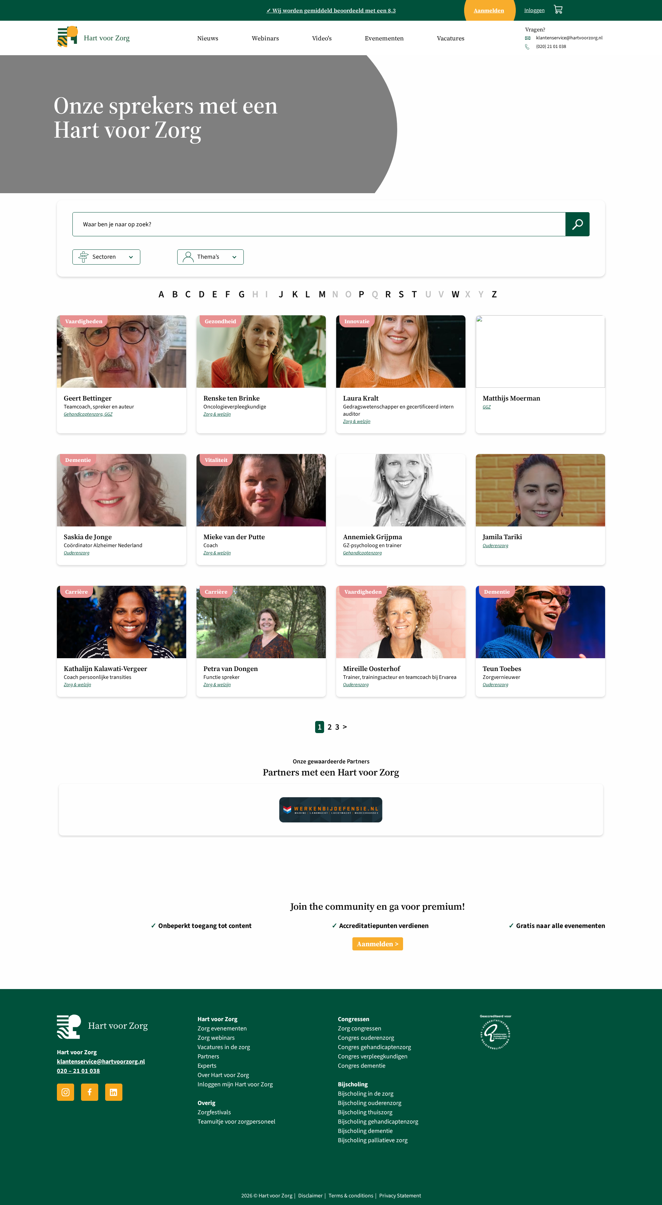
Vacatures (450, 38)
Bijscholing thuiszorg (365, 1112)
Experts (207, 1065)
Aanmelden (375, 944)
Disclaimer (310, 1195)
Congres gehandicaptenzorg (374, 1047)
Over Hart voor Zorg (223, 1075)
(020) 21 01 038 (551, 46)
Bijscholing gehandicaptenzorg (378, 1121)
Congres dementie (361, 1065)
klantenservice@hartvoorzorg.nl (569, 37)
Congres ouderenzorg (366, 1038)
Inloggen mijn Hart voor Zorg (235, 1084)
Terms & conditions (351, 1195)
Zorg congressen (359, 1028)
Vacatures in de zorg (224, 1047)
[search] (577, 224)
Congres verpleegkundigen (373, 1056)
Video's (322, 38)
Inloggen (534, 10)
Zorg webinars (216, 1038)
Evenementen (384, 38)
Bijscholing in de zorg (365, 1093)
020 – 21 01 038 (78, 1071)
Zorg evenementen (222, 1028)
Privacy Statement (400, 1195)
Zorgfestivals (214, 1112)
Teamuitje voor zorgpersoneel (236, 1121)
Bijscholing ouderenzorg (369, 1103)
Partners (208, 1056)
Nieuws (207, 38)
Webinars (265, 38)
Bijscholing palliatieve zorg (373, 1140)
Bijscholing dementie (365, 1131)
